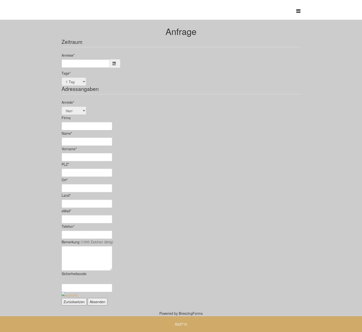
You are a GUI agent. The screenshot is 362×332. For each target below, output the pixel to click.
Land (66, 195)
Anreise (68, 55)
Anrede (68, 102)
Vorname (69, 148)
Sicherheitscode (74, 273)
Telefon (68, 226)
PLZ (65, 164)
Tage (66, 73)
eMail (66, 210)
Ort (65, 179)
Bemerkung (87, 241)
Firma (66, 117)
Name (67, 133)
